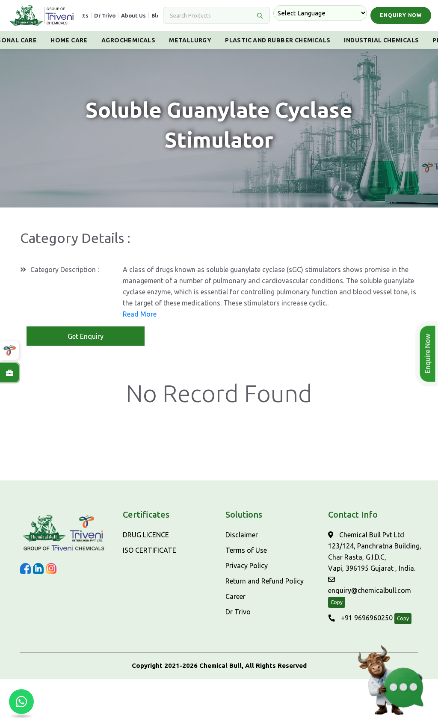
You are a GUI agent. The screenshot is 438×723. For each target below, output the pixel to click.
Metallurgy (190, 40)
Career (235, 596)
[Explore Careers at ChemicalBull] (9, 372)
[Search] (259, 15)
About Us (133, 15)
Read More (140, 314)
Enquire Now (429, 353)
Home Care (69, 40)
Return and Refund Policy (264, 581)
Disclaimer (241, 535)
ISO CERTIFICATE (149, 550)
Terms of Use (246, 550)
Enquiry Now (401, 15)
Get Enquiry (86, 336)
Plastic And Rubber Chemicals (277, 40)
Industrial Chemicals (381, 40)
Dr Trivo (104, 15)
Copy (337, 602)
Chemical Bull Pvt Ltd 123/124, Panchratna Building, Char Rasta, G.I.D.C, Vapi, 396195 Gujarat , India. (374, 551)
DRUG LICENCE (146, 535)
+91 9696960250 (366, 618)
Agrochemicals (128, 40)
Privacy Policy (246, 565)
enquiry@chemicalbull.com (369, 590)
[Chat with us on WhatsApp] (21, 701)
